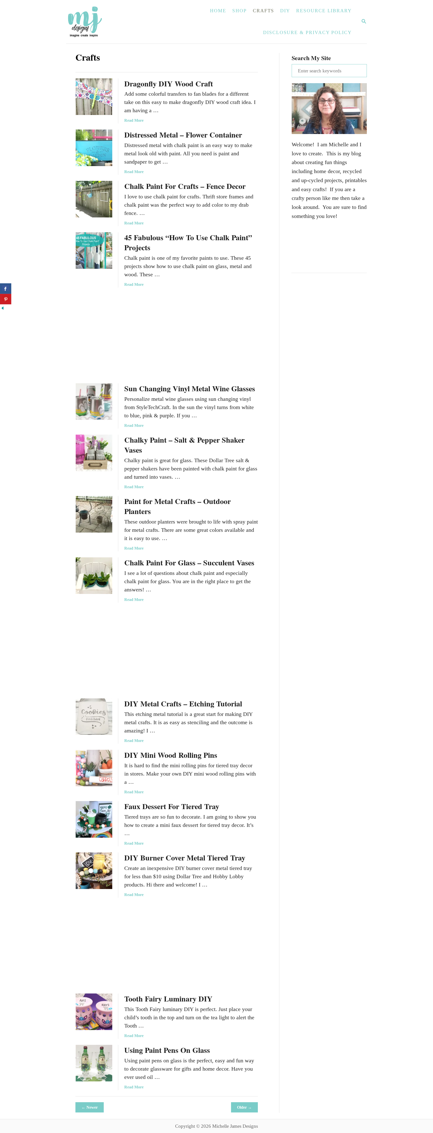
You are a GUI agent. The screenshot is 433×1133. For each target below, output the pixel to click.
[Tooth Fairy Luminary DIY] (94, 1011)
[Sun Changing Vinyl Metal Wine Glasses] (94, 401)
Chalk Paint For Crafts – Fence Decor (185, 185)
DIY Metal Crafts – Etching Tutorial (183, 703)
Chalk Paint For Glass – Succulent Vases (189, 562)
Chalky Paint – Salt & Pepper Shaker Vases (184, 444)
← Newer (89, 1107)
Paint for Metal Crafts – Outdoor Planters (177, 506)
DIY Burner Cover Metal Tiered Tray (184, 857)
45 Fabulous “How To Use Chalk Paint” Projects (188, 242)
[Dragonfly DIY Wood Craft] (94, 96)
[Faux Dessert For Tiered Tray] (94, 819)
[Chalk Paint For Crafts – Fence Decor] (94, 199)
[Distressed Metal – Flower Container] (94, 148)
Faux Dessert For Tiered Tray (171, 806)
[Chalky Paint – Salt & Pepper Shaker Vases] (94, 453)
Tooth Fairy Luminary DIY (168, 998)
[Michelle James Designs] (100, 22)
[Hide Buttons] (2, 309)
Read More (134, 120)
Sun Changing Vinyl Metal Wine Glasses (189, 388)
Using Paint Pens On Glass (167, 1049)
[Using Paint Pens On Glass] (94, 1063)
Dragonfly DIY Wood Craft (168, 83)
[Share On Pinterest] (5, 299)
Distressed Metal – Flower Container (183, 134)
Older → (244, 1107)
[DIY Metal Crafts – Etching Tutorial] (94, 716)
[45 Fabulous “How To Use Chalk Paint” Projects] (94, 250)
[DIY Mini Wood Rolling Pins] (94, 768)
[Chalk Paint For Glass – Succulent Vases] (94, 575)
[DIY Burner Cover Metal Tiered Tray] (94, 870)
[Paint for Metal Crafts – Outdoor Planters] (94, 514)
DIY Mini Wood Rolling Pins (170, 754)
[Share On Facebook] (5, 288)
